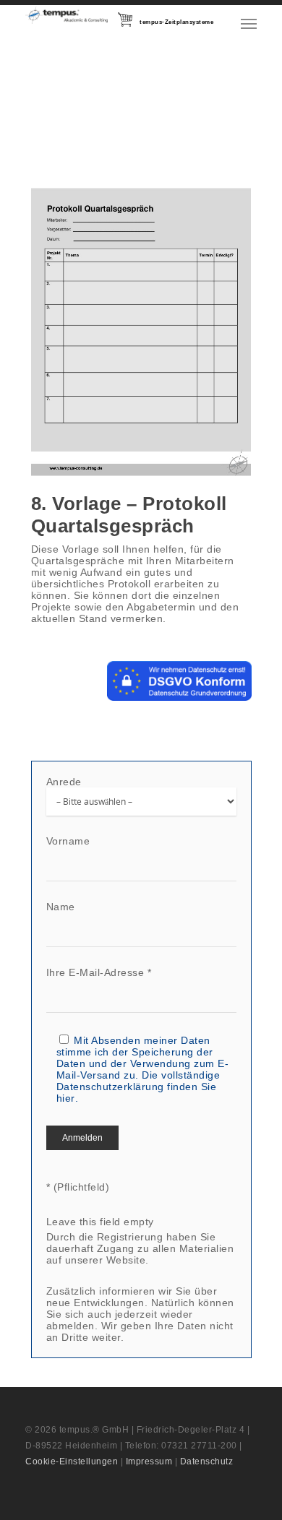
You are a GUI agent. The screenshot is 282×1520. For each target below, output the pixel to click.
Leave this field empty (100, 1221)
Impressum (149, 1461)
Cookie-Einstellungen (71, 1461)
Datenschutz (207, 1461)
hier (65, 1098)
